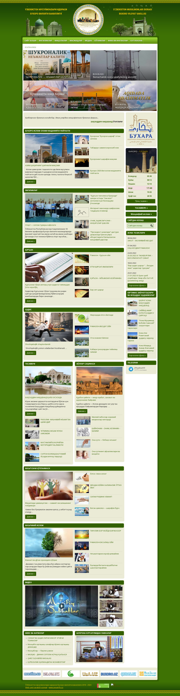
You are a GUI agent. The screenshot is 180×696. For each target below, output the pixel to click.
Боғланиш (30, 47)
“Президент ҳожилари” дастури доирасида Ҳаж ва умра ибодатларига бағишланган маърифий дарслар (104, 236)
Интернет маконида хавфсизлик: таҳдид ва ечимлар (105, 209)
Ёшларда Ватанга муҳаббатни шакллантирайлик (103, 566)
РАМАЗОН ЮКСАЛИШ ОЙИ (101, 542)
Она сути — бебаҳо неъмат (104, 440)
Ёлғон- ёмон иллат (98, 473)
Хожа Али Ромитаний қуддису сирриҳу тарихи (141, 337)
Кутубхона (136, 40)
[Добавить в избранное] (137, 6)
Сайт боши (30, 40)
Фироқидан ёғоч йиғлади (101, 315)
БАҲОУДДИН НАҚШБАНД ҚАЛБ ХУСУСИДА (43, 397)
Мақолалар (61, 40)
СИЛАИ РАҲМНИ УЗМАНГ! (101, 496)
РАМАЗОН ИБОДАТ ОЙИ (100, 326)
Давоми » (31, 181)
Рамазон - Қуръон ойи (100, 255)
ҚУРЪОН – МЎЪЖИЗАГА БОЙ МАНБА (105, 278)
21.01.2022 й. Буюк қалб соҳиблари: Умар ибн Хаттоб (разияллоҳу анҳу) (140, 278)
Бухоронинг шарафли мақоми (103, 159)
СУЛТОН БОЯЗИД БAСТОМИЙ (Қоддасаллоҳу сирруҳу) (53, 455)
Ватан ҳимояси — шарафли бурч (104, 508)
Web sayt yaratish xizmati (36, 687)
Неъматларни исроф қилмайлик (104, 553)
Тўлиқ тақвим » (141, 201)
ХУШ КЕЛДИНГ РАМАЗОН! (139, 248)
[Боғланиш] (141, 6)
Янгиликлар (45, 40)
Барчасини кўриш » (137, 285)
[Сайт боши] (132, 6)
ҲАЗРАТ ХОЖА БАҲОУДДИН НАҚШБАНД (145, 303)
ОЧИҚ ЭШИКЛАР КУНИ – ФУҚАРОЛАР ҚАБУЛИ (101, 221)
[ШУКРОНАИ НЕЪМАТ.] (99, 649)
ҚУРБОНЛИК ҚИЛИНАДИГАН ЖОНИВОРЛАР (46, 662)
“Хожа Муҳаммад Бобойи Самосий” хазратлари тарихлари (141, 324)
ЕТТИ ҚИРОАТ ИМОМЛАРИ (101, 267)
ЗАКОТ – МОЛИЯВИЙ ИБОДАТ (140, 240)
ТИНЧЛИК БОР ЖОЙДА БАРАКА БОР (105, 530)
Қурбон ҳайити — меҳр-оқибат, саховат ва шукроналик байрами (95, 398)
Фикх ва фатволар (118, 40)
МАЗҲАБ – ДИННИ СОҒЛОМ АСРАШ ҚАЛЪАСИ (47, 654)
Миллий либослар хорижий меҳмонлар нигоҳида (104, 418)
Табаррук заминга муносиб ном (104, 147)
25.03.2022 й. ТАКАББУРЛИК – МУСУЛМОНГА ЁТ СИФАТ (140, 256)
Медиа (88, 40)
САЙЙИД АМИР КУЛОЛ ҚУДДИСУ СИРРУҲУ (146, 313)
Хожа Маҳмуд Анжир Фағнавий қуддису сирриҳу (146, 348)
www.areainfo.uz (56, 687)
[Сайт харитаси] (146, 6)
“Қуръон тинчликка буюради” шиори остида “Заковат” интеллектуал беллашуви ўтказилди (103, 199)
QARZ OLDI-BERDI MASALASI (39, 658)
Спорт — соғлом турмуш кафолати (40, 225)
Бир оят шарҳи (97, 289)
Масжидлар (76, 40)
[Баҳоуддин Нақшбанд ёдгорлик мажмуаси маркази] (88, 19)
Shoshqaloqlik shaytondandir (37, 344)
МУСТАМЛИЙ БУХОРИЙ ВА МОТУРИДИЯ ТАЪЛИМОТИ (52, 443)
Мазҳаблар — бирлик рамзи (40, 650)
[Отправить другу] (151, 6)
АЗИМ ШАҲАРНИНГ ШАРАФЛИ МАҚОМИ (42, 165)
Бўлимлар (99, 40)
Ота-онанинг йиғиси (99, 338)
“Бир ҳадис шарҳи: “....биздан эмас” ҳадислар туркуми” (140, 266)
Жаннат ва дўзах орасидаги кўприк (41, 560)
